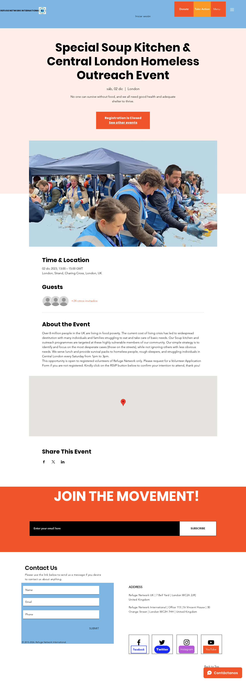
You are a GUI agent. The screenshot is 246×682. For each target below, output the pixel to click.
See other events (123, 122)
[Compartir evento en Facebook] (44, 461)
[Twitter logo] (162, 642)
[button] (225, 9)
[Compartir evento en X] (53, 461)
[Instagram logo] (186, 642)
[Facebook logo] (139, 642)
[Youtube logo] (211, 642)
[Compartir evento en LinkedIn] (63, 461)
